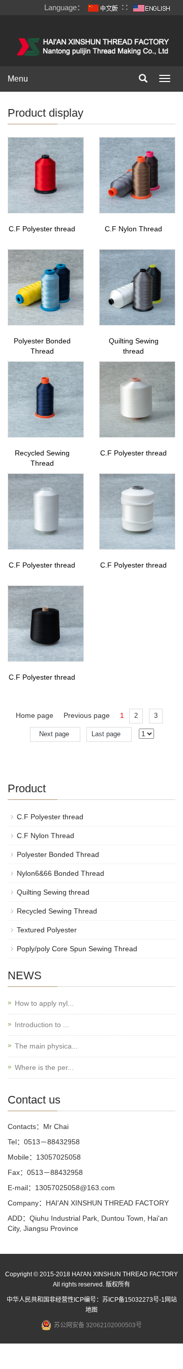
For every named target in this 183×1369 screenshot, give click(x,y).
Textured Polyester (47, 930)
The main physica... (46, 1046)
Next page (55, 734)
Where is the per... (44, 1067)
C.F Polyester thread (42, 229)
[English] (151, 7)
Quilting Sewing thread (53, 892)
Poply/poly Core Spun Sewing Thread (77, 949)
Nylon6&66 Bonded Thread (60, 873)
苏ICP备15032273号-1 (133, 1299)
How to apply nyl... (44, 1003)
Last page (109, 734)
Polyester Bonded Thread (58, 854)
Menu (18, 78)
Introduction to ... (42, 1025)
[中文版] (102, 7)
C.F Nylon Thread (133, 229)
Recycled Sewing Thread (57, 911)
